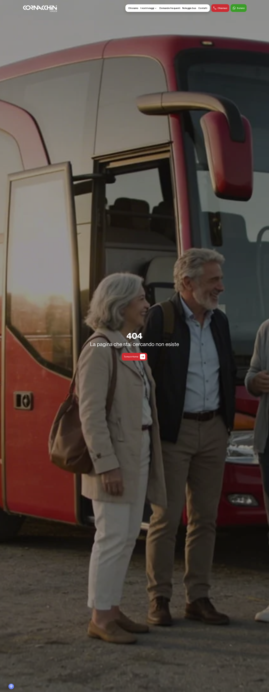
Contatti (202, 8)
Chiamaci (222, 8)
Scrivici (240, 8)
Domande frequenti (169, 8)
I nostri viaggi (148, 8)
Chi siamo (133, 8)
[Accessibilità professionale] (11, 686)
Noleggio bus (189, 8)
